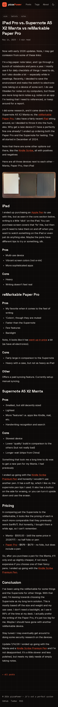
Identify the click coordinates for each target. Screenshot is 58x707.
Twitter (14, 701)
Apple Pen (37, 212)
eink (5, 16)
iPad (46, 118)
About (46, 4)
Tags (37, 4)
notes (23, 16)
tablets (14, 16)
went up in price (38, 339)
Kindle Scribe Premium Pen (32, 648)
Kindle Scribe (26, 150)
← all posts (8, 674)
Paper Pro (11, 544)
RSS (21, 701)
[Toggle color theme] (53, 4)
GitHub (5, 701)
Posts (28, 4)
